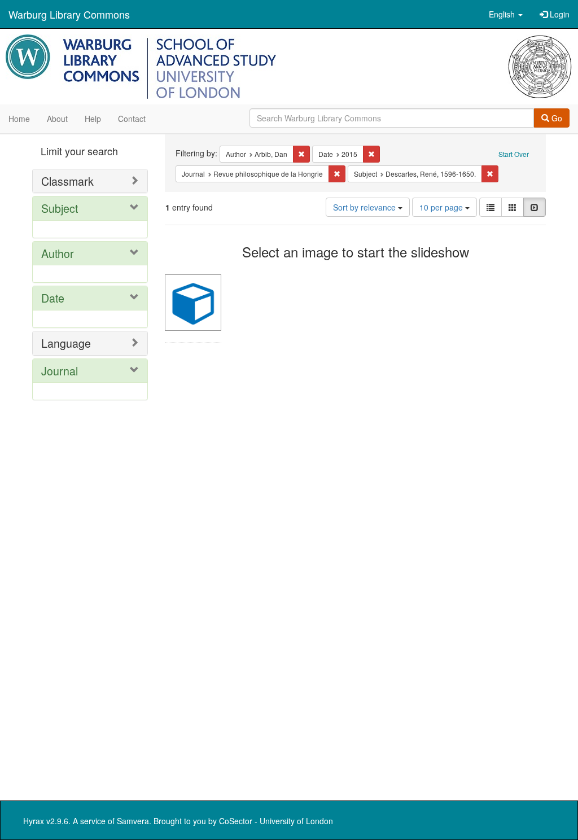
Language (66, 343)
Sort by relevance (365, 207)
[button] (505, 14)
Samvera (133, 820)
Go (555, 118)
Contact (132, 118)
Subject (59, 208)
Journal (59, 370)
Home (19, 118)
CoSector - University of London (276, 820)
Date (52, 298)
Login (559, 14)
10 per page (442, 207)
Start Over (513, 154)
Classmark (67, 181)
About (57, 118)
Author (57, 253)
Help (93, 118)
